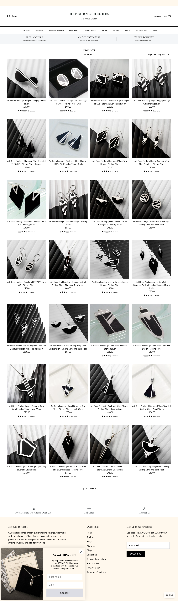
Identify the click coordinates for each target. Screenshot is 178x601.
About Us (91, 546)
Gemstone (39, 30)
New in (127, 30)
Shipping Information (96, 559)
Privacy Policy (93, 567)
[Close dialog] (81, 551)
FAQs (89, 550)
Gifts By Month (90, 30)
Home (89, 532)
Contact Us (92, 554)
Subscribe (135, 554)
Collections (25, 30)
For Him (116, 30)
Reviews (91, 537)
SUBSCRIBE (65, 593)
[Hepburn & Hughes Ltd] (89, 16)
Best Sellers (74, 30)
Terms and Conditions (97, 572)
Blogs (155, 30)
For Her (104, 30)
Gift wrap (71, 3)
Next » (93, 488)
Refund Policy (93, 563)
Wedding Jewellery (56, 30)
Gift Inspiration (141, 30)
